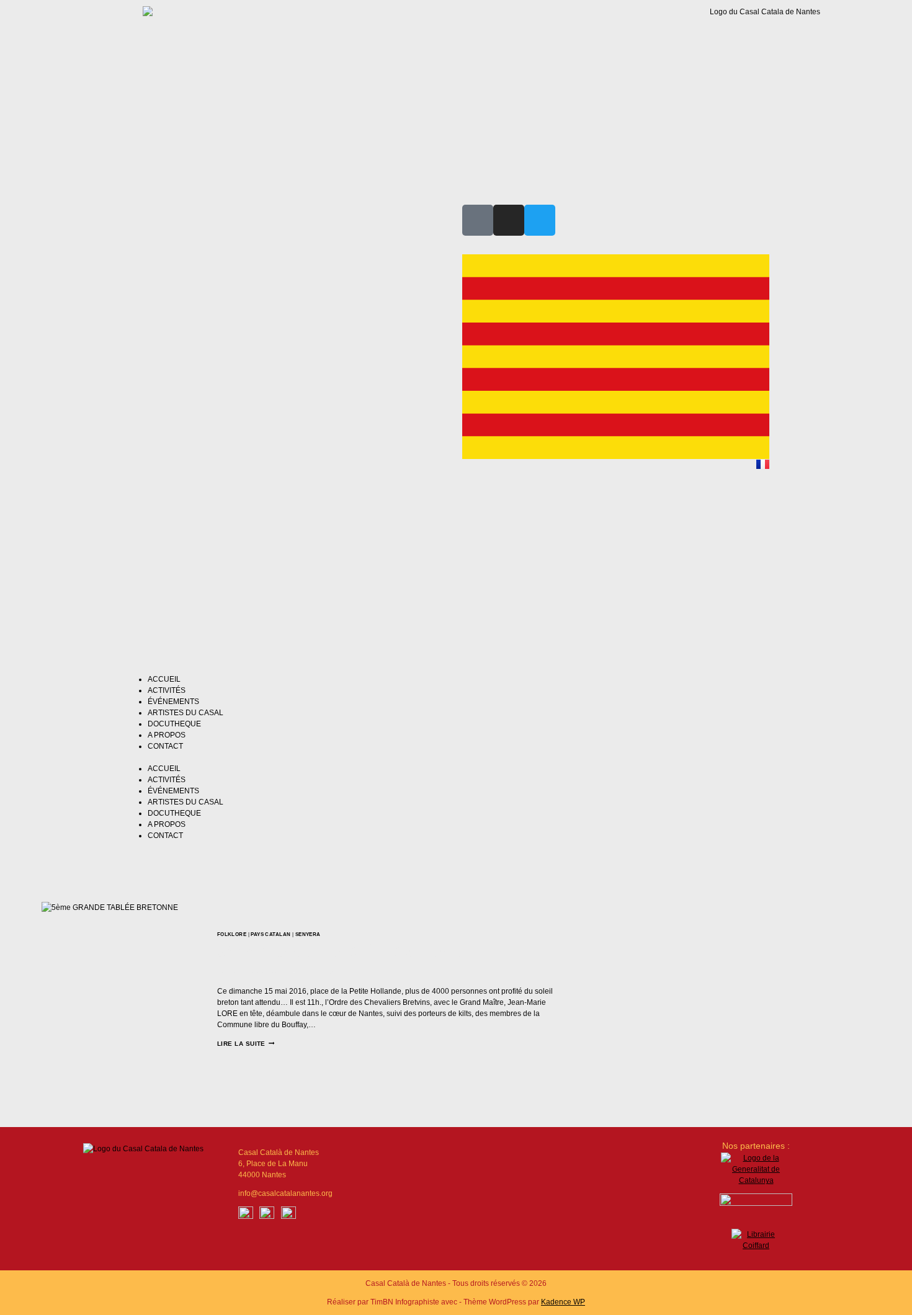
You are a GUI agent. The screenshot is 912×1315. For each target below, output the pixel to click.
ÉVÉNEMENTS (173, 701)
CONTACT (165, 746)
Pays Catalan (270, 934)
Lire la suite (246, 1043)
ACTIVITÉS (167, 690)
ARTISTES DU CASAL (185, 712)
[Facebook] (245, 1213)
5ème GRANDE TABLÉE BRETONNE (345, 951)
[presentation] (129, 989)
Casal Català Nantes (258, 973)
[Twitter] (539, 220)
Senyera (308, 934)
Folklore (231, 934)
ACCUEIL (164, 679)
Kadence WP (563, 1302)
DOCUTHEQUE (174, 724)
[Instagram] (508, 220)
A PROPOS (167, 735)
